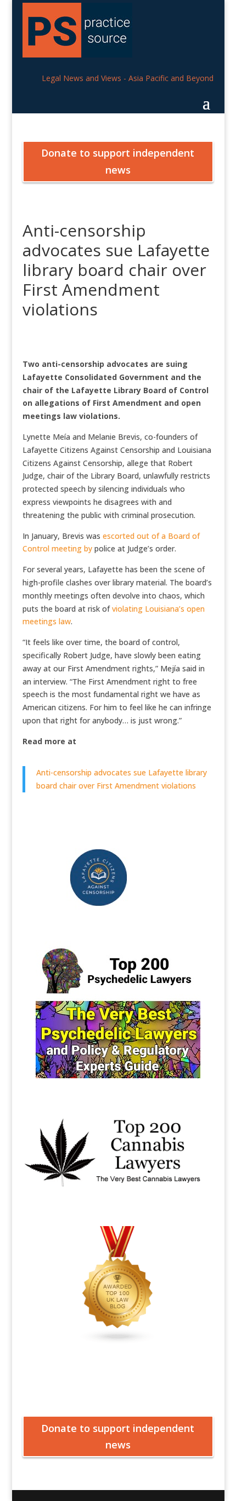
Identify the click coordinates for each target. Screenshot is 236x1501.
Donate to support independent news (117, 161)
